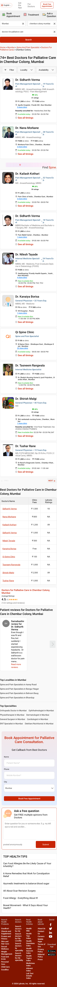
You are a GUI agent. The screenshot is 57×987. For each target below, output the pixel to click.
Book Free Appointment (47, 5)
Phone (6, 769)
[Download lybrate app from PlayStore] (52, 952)
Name (6, 757)
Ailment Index (29, 969)
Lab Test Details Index (29, 975)
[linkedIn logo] (50, 934)
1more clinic (22, 237)
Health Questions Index (30, 943)
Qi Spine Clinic (24, 332)
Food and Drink (5, 958)
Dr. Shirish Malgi (26, 398)
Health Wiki (29, 929)
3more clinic (22, 147)
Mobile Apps (40, 940)
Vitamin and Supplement (6, 932)
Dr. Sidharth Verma (27, 80)
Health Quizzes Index (29, 950)
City (5, 782)
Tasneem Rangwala (11, 564)
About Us (41, 928)
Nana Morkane (9, 517)
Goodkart (5, 928)
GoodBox (5, 970)
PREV (6, 481)
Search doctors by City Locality (18, 937)
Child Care (5, 967)
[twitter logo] (50, 930)
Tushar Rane (8, 580)
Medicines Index (30, 964)
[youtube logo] (50, 937)
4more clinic (22, 277)
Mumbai (11, 47)
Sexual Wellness (5, 947)
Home (2, 47)
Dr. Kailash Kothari (27, 173)
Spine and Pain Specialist (28, 47)
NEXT (50, 481)
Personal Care (5, 963)
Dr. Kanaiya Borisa (27, 296)
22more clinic (22, 348)
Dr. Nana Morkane (27, 128)
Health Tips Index (29, 936)
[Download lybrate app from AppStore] (52, 955)
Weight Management (6, 953)
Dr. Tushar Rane (25, 446)
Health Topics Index (29, 958)
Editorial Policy (41, 955)
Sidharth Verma (9, 509)
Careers (41, 936)
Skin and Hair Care (5, 942)
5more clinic (22, 107)
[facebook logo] (50, 926)
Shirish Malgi (8, 572)
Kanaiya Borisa (9, 548)
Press (40, 959)
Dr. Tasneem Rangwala (30, 365)
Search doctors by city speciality (19, 956)
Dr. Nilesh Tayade (26, 254)
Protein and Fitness (6, 937)
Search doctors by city (18, 928)
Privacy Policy (41, 950)
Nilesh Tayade (8, 540)
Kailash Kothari (9, 525)
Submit (45, 844)
